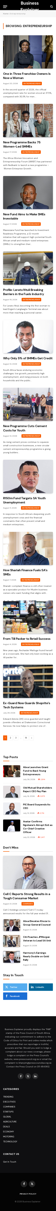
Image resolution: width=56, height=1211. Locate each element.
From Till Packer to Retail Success (27, 639)
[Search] (51, 6)
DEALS (6, 1126)
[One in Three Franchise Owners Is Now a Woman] (28, 51)
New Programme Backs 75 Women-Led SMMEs (22, 144)
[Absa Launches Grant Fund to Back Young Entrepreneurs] (11, 771)
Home (5, 13)
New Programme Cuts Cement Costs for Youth (25, 428)
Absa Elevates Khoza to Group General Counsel (37, 922)
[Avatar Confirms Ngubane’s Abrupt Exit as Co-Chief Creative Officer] (11, 825)
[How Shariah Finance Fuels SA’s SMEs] (28, 548)
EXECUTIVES (9, 1101)
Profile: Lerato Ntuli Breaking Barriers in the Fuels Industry (23, 292)
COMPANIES (9, 1106)
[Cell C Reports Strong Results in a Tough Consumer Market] (28, 872)
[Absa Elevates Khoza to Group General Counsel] (11, 925)
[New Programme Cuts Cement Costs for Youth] (28, 404)
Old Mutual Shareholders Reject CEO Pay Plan (37, 789)
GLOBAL (7, 1116)
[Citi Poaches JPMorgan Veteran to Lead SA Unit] (11, 941)
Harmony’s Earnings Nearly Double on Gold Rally (36, 956)
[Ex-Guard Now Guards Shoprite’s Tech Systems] (28, 681)
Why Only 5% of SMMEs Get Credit (27, 358)
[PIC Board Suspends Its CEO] (11, 808)
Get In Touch (9, 1161)
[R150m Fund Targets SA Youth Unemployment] (28, 476)
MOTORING (8, 1136)
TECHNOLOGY (10, 1141)
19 (26, 737)
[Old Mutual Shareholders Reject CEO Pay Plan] (11, 792)
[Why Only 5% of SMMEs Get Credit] (28, 336)
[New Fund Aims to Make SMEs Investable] (28, 192)
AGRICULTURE (10, 1121)
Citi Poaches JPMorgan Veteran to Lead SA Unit (37, 938)
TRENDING (8, 1096)
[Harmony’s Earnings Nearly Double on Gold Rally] (11, 957)
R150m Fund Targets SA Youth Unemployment (24, 500)
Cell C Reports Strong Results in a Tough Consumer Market (26, 896)
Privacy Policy (28, 1194)
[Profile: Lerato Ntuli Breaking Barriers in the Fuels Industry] (28, 268)
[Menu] (5, 6)
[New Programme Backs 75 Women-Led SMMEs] (28, 120)
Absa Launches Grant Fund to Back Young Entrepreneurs (35, 771)
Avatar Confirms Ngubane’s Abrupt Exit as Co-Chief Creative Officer (37, 827)
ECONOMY (8, 1131)
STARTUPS (8, 1111)
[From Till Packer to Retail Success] (28, 617)
